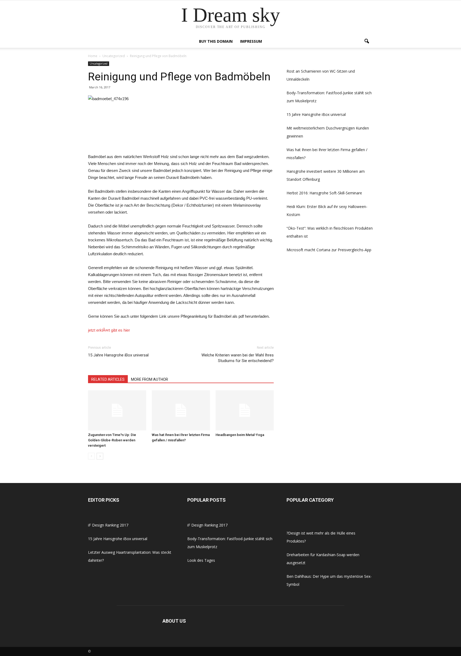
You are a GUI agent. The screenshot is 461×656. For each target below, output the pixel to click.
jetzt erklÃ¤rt (99, 330)
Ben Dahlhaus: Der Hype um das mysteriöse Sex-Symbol (329, 580)
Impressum (251, 41)
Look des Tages (201, 560)
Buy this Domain (216, 41)
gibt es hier (120, 330)
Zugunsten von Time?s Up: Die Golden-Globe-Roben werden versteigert (112, 440)
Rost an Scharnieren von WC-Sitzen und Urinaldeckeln (321, 75)
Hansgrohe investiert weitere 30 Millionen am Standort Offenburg (326, 175)
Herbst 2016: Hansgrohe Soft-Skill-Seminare (324, 192)
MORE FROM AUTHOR (149, 379)
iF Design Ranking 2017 (108, 525)
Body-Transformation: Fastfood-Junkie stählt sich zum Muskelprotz (329, 96)
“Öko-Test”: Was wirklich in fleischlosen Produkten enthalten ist (330, 232)
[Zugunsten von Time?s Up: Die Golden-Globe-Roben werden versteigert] (117, 410)
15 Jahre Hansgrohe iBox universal (118, 355)
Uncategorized (99, 63)
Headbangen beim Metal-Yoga (240, 435)
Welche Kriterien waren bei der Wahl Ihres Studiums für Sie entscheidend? (237, 358)
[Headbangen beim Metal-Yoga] (245, 410)
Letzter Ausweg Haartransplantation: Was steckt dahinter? (129, 556)
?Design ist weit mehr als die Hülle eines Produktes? (321, 537)
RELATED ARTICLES (108, 379)
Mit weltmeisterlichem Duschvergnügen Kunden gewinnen (328, 132)
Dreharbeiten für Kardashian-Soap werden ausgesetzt (323, 558)
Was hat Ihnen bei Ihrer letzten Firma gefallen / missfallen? (327, 153)
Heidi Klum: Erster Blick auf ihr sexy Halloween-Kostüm (327, 210)
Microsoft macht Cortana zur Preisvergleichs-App (329, 249)
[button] (366, 41)
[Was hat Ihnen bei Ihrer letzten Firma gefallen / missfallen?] (181, 410)
